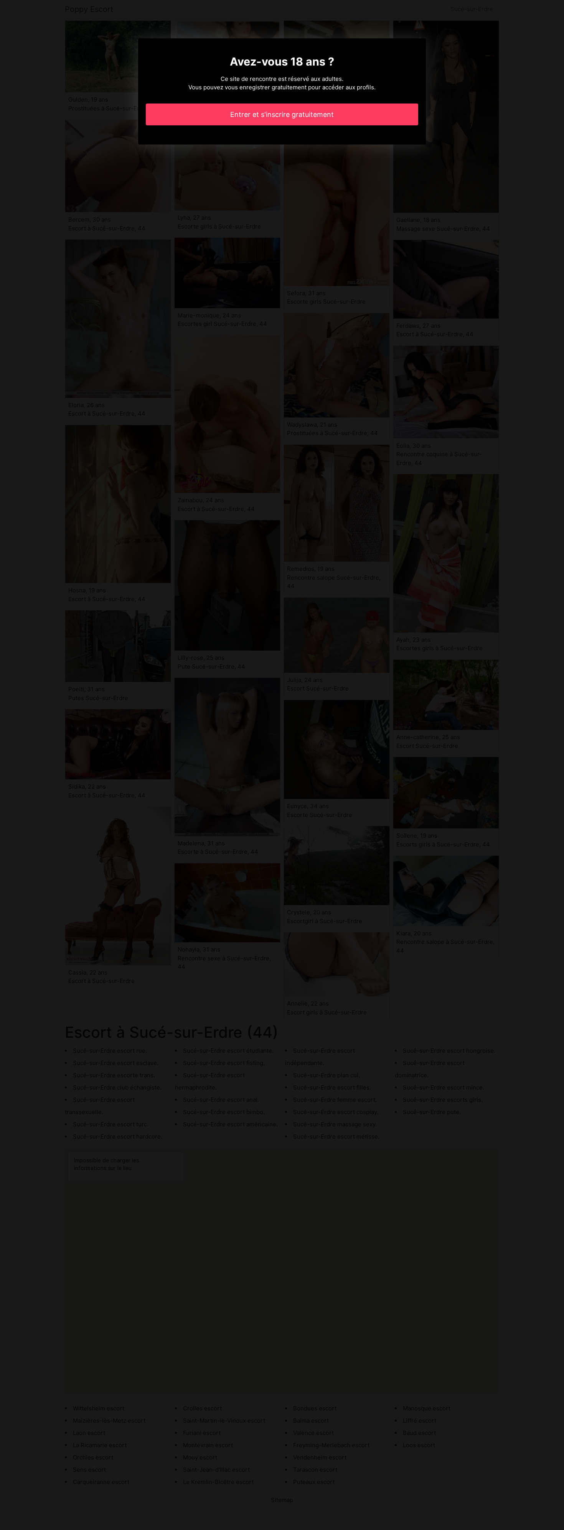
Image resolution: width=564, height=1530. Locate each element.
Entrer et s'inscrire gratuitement (282, 114)
